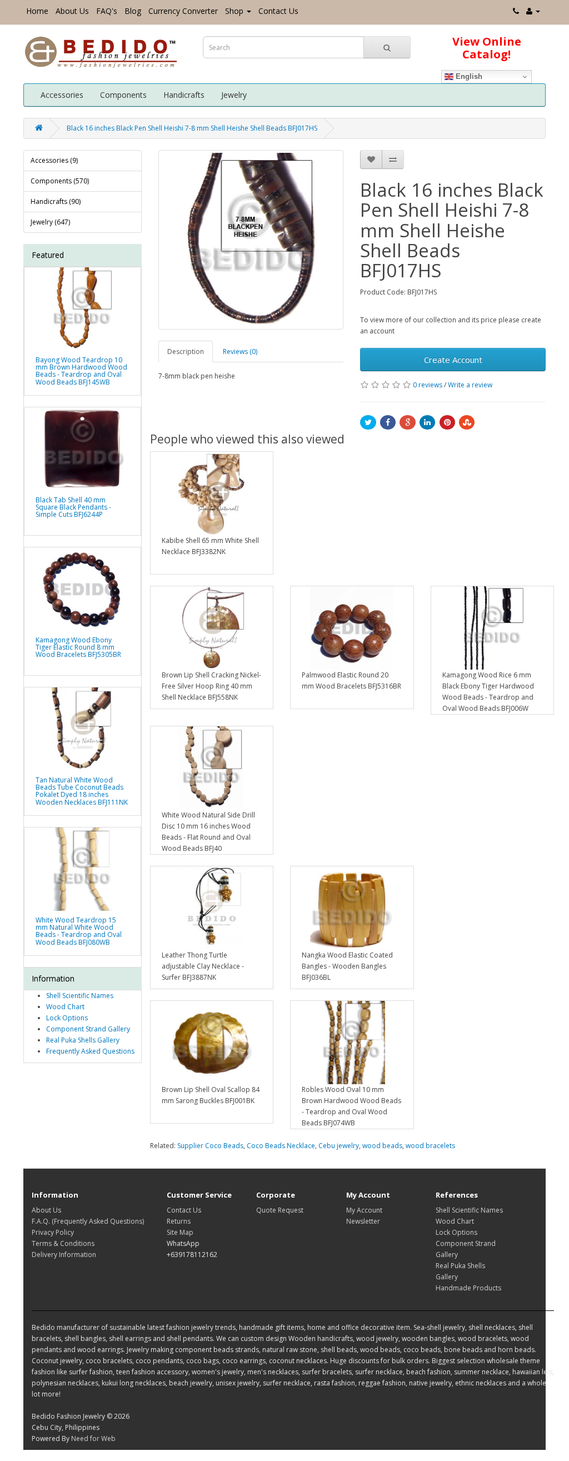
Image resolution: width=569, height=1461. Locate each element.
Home (37, 11)
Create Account (453, 359)
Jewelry (234, 94)
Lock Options (67, 1018)
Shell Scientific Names (79, 995)
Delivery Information (64, 1254)
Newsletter (363, 1221)
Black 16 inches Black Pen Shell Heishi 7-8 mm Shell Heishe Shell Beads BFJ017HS (192, 128)
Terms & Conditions (63, 1243)
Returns (179, 1221)
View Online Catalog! (486, 48)
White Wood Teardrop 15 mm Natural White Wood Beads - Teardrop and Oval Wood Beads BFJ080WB (79, 931)
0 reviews (427, 385)
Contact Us (278, 11)
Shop (234, 11)
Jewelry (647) (50, 222)
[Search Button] (387, 47)
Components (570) (60, 181)
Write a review (470, 385)
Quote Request (279, 1210)
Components (123, 94)
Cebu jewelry (338, 1145)
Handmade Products (468, 1288)
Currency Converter (183, 11)
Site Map (180, 1232)
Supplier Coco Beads (210, 1145)
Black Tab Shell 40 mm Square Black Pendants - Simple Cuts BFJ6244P (73, 507)
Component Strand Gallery (88, 1029)
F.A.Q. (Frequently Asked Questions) (88, 1221)
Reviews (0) (240, 351)
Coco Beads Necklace (281, 1145)
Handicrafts (183, 94)
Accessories (62, 94)
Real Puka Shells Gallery (82, 1040)
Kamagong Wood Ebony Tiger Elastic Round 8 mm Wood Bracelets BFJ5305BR (78, 647)
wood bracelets (430, 1145)
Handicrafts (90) (56, 201)
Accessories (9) (54, 160)
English (467, 76)
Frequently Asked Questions (90, 1051)
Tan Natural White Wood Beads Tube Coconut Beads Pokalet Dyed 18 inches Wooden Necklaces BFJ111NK (82, 791)
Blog (132, 11)
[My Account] (533, 11)
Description (185, 351)
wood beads (382, 1145)
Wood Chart (65, 1006)
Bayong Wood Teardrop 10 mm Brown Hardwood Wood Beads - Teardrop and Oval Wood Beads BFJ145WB (81, 371)
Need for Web (93, 1438)
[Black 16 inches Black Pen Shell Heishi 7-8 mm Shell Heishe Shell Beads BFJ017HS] (251, 240)
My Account (364, 1210)
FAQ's (106, 11)
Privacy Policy (53, 1232)
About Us (72, 11)
